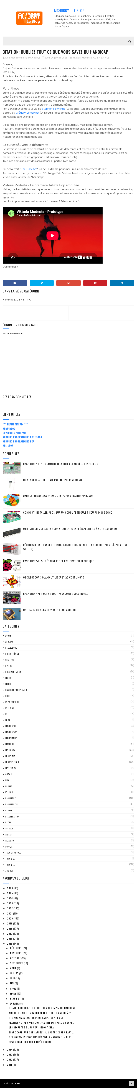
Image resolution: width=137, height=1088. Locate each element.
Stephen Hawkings (53, 109)
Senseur (9, 828)
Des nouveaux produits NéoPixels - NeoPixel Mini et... (41, 1037)
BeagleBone (11, 647)
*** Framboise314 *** (15, 424)
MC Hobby (10, 750)
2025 (10, 893)
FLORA (8, 677)
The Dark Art (29, 169)
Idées (8, 696)
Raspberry (10, 798)
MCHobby (16, 1083)
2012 (10, 1059)
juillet (14, 973)
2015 (10, 943)
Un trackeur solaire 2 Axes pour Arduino (50, 610)
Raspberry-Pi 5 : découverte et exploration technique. (59, 561)
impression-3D (12, 702)
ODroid (9, 774)
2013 (10, 1054)
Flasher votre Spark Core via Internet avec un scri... (41, 1022)
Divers (8, 665)
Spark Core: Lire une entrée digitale (31, 1042)
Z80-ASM (9, 870)
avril (13, 988)
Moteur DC (10, 768)
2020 (10, 918)
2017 (10, 933)
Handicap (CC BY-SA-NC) (95, 57)
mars (13, 993)
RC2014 (8, 810)
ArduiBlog (9, 428)
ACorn (8, 635)
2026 (10, 888)
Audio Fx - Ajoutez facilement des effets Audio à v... (41, 1013)
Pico (7, 780)
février (15, 998)
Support (9, 846)
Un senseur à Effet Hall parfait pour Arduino (52, 480)
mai (12, 983)
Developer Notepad (14, 433)
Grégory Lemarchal (27, 112)
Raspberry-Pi (11, 804)
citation (77, 57)
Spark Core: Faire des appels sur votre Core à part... (41, 1032)
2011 (10, 1064)
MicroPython (12, 762)
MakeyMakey (11, 738)
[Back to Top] (131, 1083)
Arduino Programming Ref (18, 441)
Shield (8, 834)
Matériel (9, 744)
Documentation (13, 672)
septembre (17, 963)
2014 (10, 1049)
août (13, 968)
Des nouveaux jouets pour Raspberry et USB (36, 1018)
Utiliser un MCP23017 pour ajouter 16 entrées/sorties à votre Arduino (70, 529)
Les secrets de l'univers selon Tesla (31, 1027)
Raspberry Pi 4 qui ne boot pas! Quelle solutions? (55, 593)
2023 (10, 903)
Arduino (9, 641)
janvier (14, 1003)
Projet (8, 786)
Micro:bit (10, 756)
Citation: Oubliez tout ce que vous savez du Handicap (42, 1008)
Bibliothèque (12, 653)
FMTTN (8, 683)
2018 (10, 928)
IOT (7, 714)
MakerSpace (11, 732)
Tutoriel (10, 864)
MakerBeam (11, 726)
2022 (10, 908)
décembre (16, 948)
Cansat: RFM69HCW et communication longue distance (58, 496)
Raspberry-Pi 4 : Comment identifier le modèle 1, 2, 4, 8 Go (60, 464)
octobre (15, 958)
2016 (10, 938)
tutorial (10, 858)
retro (8, 822)
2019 (10, 923)
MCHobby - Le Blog (69, 10)
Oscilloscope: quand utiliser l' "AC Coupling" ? (54, 577)
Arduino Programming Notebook (22, 437)
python (9, 792)
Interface (10, 708)
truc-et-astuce (13, 852)
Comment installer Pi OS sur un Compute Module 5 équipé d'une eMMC (67, 512)
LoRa (7, 720)
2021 (10, 913)
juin (13, 978)
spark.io (9, 840)
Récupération (12, 816)
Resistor (8, 445)
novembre (16, 953)
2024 (10, 898)
